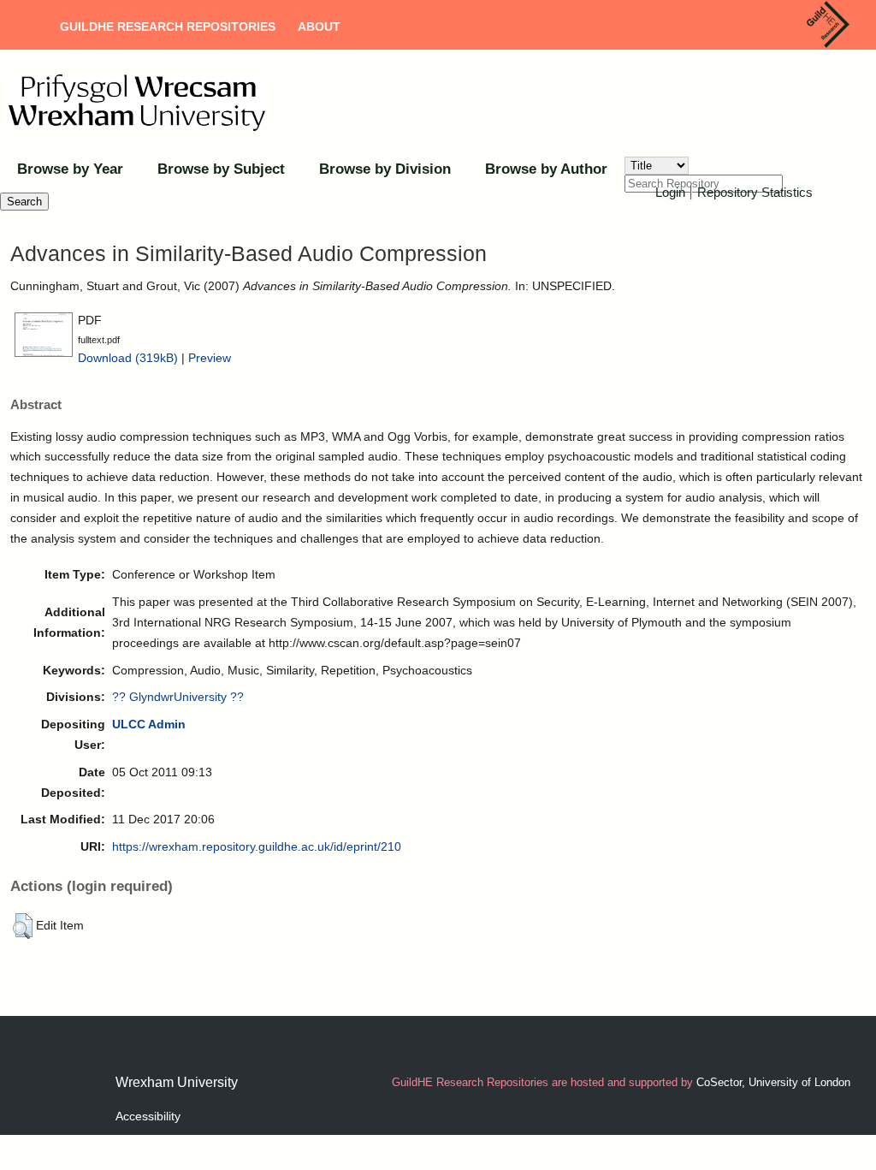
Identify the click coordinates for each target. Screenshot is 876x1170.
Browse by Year (70, 169)
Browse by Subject (221, 169)
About (319, 26)
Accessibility (148, 1116)
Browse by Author (546, 169)
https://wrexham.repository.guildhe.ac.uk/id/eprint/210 (256, 846)
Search (24, 201)
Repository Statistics (755, 192)
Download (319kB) (128, 358)
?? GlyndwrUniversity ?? (178, 697)
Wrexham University (176, 1082)
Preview (209, 358)
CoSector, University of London (773, 1082)
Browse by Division (385, 169)
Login (670, 192)
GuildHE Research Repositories (167, 26)
